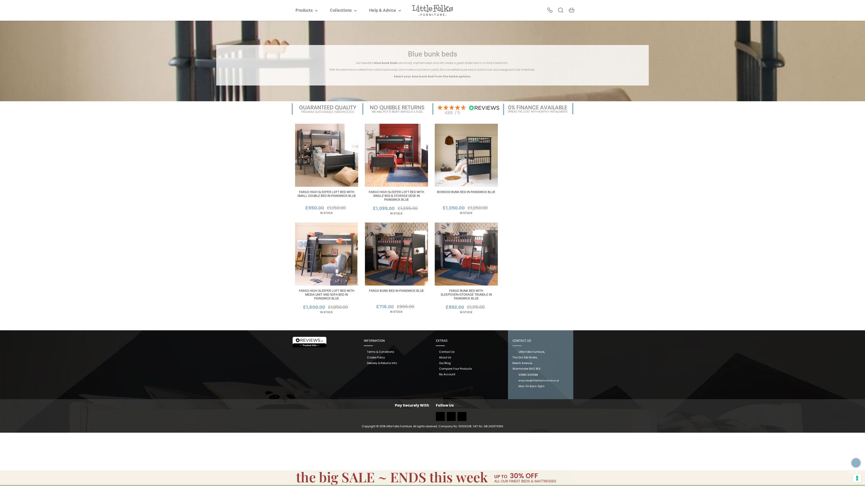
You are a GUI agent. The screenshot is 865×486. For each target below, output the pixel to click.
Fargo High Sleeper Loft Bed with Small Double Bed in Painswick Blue (326, 194)
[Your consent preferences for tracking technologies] (857, 478)
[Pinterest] (462, 418)
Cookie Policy (376, 357)
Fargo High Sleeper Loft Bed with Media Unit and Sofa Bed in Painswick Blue (326, 294)
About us (445, 357)
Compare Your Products (455, 369)
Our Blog (445, 363)
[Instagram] (451, 418)
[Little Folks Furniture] (432, 10)
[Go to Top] (856, 463)
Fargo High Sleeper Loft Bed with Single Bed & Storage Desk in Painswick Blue (396, 195)
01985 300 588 (550, 10)
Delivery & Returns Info (382, 363)
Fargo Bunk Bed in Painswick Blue (396, 290)
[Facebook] (440, 418)
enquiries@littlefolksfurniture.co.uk (539, 380)
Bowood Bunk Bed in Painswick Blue (466, 192)
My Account (447, 374)
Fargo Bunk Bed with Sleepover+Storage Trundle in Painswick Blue (466, 294)
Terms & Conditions (380, 352)
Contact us (447, 352)
